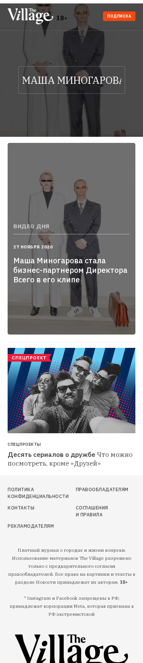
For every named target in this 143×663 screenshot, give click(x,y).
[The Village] (32, 17)
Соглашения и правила (92, 511)
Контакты (21, 508)
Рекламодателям (26, 526)
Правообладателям (92, 489)
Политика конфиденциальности (26, 493)
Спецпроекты (24, 444)
